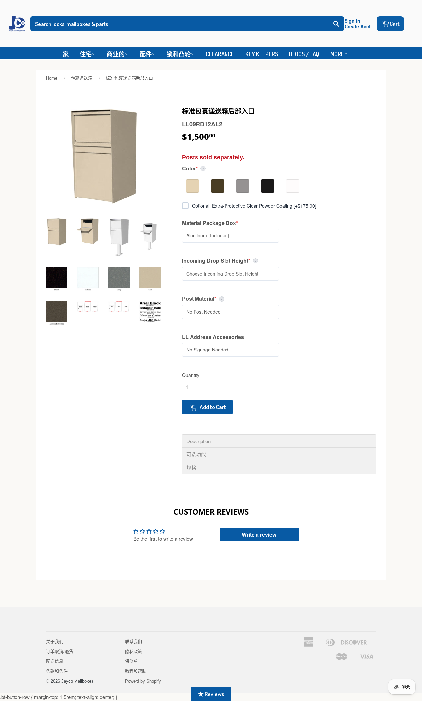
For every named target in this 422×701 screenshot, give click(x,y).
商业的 (116, 54)
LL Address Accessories (213, 337)
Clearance (220, 54)
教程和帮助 (135, 671)
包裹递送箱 (81, 78)
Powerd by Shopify (143, 681)
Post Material (273, 298)
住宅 (86, 54)
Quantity (190, 375)
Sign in (352, 20)
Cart (395, 23)
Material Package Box (210, 223)
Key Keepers (261, 54)
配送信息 (54, 661)
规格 (191, 467)
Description (198, 441)
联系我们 (133, 641)
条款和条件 (57, 671)
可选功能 (196, 454)
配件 (146, 54)
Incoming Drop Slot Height (246, 260)
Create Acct (358, 26)
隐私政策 (133, 651)
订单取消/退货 (59, 651)
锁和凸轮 (179, 54)
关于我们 (54, 641)
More (337, 54)
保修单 (131, 661)
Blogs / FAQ (304, 54)
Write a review (259, 534)
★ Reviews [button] (211, 693)
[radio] (192, 186)
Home (51, 78)
